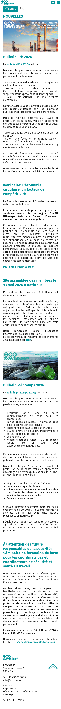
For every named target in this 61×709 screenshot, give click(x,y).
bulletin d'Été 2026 (17, 64)
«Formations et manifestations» (34, 642)
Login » (12, 9)
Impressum (9, 688)
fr (52, 2)
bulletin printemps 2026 (20, 392)
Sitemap (8, 694)
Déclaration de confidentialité (20, 691)
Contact (7, 685)
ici (27, 339)
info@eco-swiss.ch (13, 680)
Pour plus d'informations (17, 266)
